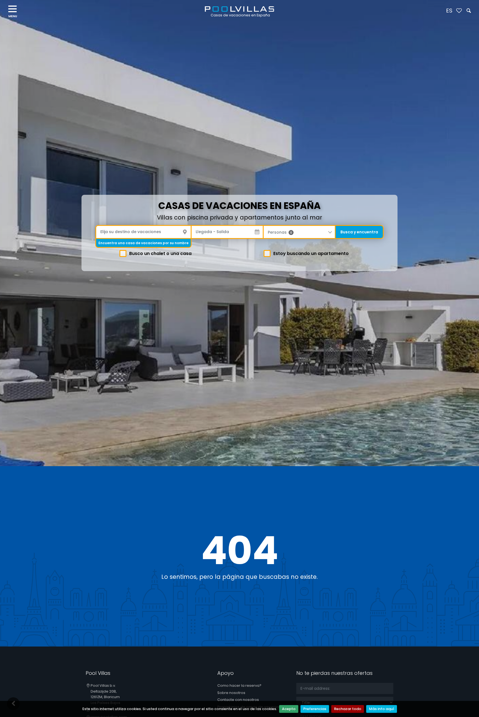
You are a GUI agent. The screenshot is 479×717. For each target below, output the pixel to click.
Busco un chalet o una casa (160, 253)
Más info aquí (381, 708)
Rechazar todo (347, 708)
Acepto (288, 708)
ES (449, 10)
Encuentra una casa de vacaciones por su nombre (143, 243)
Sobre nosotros (231, 692)
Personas (280, 232)
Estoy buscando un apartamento (311, 253)
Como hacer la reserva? (239, 685)
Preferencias (314, 708)
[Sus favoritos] (459, 11)
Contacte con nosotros (238, 699)
